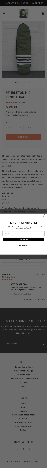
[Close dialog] (44, 215)
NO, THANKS (23, 245)
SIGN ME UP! (23, 239)
